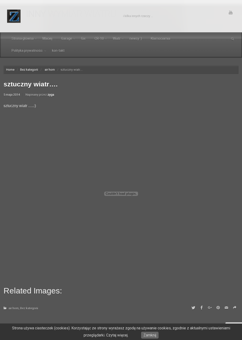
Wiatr (117, 38)
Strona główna (23, 38)
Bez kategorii (29, 69)
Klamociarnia (160, 38)
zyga (51, 94)
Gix (83, 38)
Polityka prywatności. (27, 50)
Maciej (47, 38)
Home (10, 69)
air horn (50, 69)
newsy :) (136, 38)
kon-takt (58, 50)
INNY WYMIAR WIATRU (71, 14)
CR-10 (99, 38)
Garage (66, 38)
